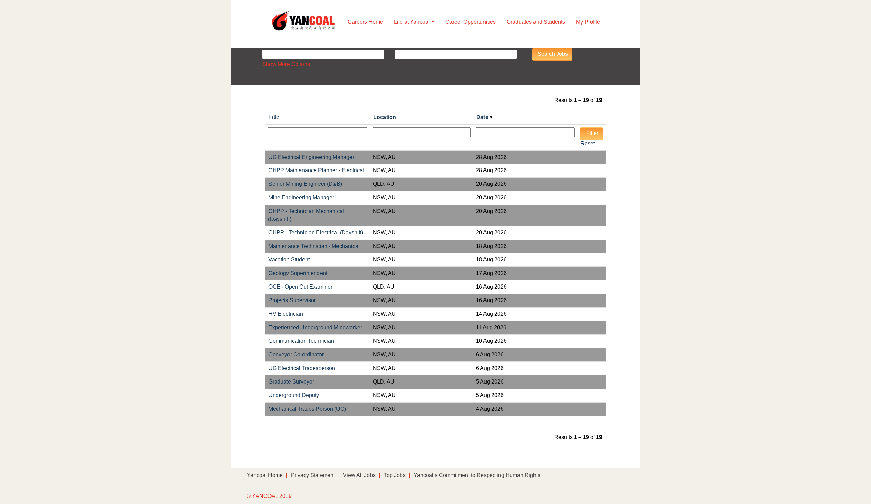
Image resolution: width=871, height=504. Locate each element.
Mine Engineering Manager (301, 197)
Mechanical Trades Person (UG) (307, 409)
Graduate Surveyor (291, 382)
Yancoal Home (265, 475)
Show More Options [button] (286, 64)
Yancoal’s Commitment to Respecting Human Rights (477, 475)
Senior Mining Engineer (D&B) (305, 184)
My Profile (588, 22)
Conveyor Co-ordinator (296, 354)
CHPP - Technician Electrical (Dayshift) (315, 232)
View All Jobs (359, 475)
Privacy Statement (313, 475)
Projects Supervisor (292, 300)
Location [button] (384, 117)
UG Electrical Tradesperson (301, 368)
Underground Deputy (293, 395)
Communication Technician (301, 341)
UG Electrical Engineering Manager (311, 157)
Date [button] (483, 117)
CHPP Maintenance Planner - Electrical (316, 170)
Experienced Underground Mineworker (315, 327)
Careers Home (365, 22)
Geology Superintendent (297, 273)
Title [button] (273, 117)
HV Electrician (285, 314)
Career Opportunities (470, 22)
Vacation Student (289, 259)
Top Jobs (395, 475)
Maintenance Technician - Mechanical (314, 246)
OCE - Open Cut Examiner (300, 287)
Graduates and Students (536, 22)
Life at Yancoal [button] (412, 22)
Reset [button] (587, 143)
